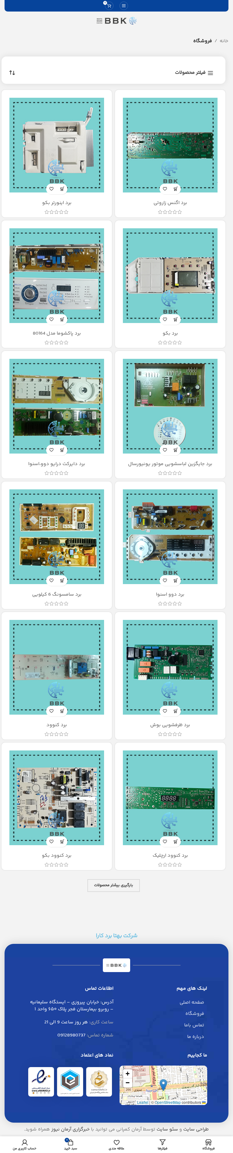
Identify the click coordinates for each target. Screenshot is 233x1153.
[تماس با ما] (175, 189)
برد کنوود (56, 725)
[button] (163, 1085)
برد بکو (170, 333)
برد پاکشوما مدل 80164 (57, 333)
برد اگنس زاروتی (170, 203)
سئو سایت (167, 1129)
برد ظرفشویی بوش (170, 725)
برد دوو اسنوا (170, 594)
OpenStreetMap (168, 1102)
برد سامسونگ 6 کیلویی (57, 594)
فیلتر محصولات (190, 73)
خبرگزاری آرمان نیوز (70, 1129)
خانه (224, 41)
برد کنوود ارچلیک (170, 855)
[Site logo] (116, 21)
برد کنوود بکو (57, 855)
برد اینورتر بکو (57, 203)
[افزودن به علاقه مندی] (165, 189)
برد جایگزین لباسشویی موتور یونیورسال (170, 464)
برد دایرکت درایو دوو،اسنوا (56, 464)
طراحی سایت (196, 1129)
